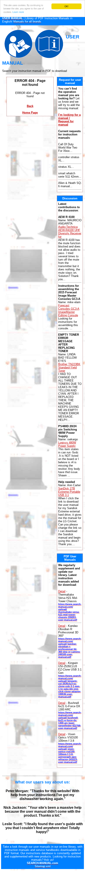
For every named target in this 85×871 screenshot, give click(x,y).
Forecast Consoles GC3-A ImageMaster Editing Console (68, 310)
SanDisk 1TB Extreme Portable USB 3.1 (69, 492)
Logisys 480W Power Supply (67, 444)
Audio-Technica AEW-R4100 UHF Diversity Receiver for (69, 231)
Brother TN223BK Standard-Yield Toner (69, 367)
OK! (66, 6)
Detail (61, 591)
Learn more (18, 12)
